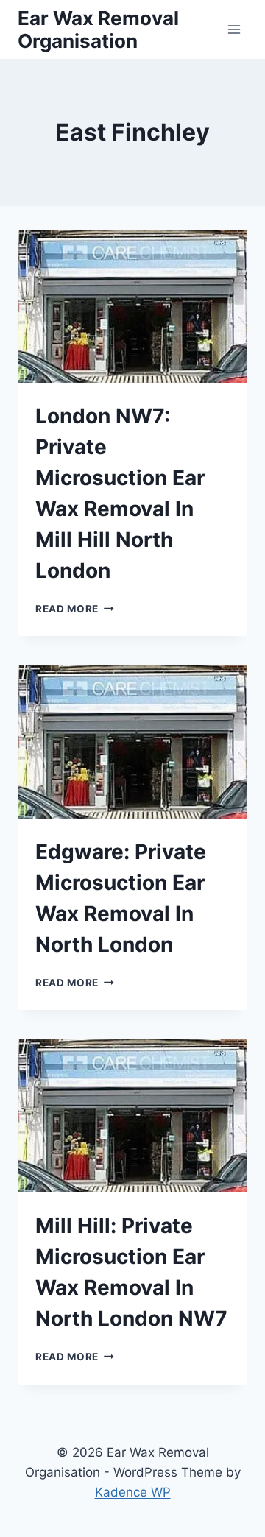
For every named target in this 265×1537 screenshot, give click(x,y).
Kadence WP (133, 1492)
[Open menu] (233, 29)
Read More (74, 609)
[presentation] (132, 306)
